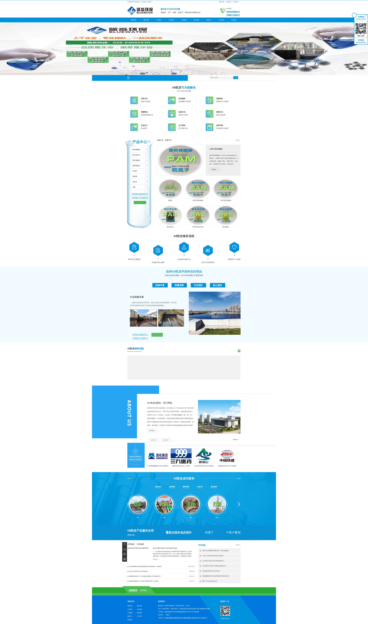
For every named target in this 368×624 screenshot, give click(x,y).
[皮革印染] (209, 130)
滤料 (134, 187)
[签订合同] (208, 249)
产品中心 (140, 142)
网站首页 (133, 20)
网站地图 (196, 611)
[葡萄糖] (170, 188)
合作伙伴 (153, 440)
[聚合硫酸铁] (226, 215)
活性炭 (135, 182)
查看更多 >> (236, 439)
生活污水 (200, 487)
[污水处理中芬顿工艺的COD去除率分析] (237, 561)
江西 (205, 608)
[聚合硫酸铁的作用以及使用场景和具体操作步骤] (237, 576)
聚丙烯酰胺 (136, 149)
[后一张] (355, 48)
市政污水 (144, 98)
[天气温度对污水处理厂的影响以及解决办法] (237, 566)
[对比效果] (184, 245)
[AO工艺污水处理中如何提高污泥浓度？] (237, 556)
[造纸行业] (209, 117)
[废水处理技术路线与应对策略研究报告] (138, 548)
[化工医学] (172, 130)
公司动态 (130, 544)
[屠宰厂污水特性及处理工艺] (237, 581)
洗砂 (190, 517)
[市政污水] (134, 103)
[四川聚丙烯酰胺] (184, 48)
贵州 (183, 608)
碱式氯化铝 (170, 227)
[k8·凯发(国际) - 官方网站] (140, 14)
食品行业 (182, 112)
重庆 (188, 608)
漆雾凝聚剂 (136, 165)
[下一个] (239, 504)
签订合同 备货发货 (208, 262)
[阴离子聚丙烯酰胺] (180, 175)
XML (192, 611)
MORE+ (238, 140)
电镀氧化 (144, 112)
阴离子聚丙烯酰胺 (216, 149)
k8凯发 (184, 87)
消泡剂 (135, 171)
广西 (197, 608)
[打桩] (217, 504)
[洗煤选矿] (209, 103)
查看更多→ (152, 430)
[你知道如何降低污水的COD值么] (237, 571)
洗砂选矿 (158, 487)
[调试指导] (234, 245)
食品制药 (172, 487)
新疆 (202, 608)
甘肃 (199, 608)
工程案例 (184, 20)
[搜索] (235, 77)
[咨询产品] (134, 245)
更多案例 (214, 487)
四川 (186, 608)
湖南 (194, 608)
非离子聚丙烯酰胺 (225, 200)
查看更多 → (214, 169)
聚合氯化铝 (136, 155)
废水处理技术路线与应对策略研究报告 (165, 548)
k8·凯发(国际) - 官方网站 (159, 403)
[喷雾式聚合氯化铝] (198, 215)
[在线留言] (124, 554)
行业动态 (140, 544)
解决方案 (146, 20)
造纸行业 (219, 112)
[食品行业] (172, 117)
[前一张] (12, 48)
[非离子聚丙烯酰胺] (226, 188)
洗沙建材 (182, 98)
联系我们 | (236, 2)
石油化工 (144, 125)
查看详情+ (131, 535)
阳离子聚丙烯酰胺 (198, 200)
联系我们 (234, 20)
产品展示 (158, 20)
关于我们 (221, 20)
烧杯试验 (196, 20)
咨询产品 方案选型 (134, 259)
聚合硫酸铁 (136, 160)
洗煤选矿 (219, 98)
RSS (189, 611)
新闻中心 (209, 20)
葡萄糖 (135, 176)
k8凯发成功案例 (184, 478)
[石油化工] (134, 130)
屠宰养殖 (186, 487)
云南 (180, 608)
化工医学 (182, 125)
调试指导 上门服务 (234, 259)
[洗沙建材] (172, 103)
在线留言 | (229, 2)
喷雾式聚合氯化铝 (198, 227)
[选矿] (138, 504)
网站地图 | (222, 2)
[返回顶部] (124, 544)
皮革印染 (219, 125)
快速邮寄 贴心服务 (158, 262)
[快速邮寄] (158, 249)
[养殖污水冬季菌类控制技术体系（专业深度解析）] (237, 551)
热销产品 (160, 140)
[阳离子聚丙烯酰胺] (198, 188)
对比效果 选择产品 (184, 259)
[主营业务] (124, 559)
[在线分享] (124, 549)
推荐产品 (168, 140)
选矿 (138, 517)
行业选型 (171, 20)
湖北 (191, 608)
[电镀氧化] (134, 117)
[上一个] (128, 504)
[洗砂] (191, 504)
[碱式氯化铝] (170, 215)
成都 (208, 608)
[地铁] (164, 504)
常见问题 (201, 545)
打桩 (217, 517)
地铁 (164, 517)
